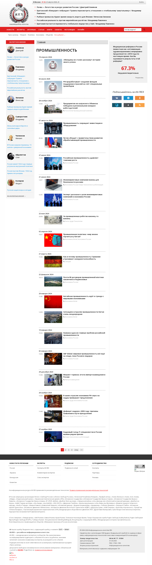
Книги (49, 30)
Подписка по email (71, 468)
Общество (49, 35)
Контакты (95, 468)
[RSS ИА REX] (140, 105)
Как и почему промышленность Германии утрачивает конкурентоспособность (81, 258)
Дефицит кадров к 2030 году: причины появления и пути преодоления (80, 412)
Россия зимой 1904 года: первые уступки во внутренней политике (20, 165)
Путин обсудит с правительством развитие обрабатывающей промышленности (83, 139)
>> (82, 450)
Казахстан (13, 482)
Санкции (68, 262)
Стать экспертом (43, 478)
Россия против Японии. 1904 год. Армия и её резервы (19, 172)
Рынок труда (69, 221)
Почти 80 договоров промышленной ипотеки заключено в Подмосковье (83, 278)
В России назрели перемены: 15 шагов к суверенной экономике (19, 146)
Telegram (23, 35)
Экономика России (71, 163)
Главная (41, 42)
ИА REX (20, 550)
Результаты (139, 78)
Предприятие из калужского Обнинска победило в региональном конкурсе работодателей (80, 105)
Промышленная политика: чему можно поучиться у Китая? (80, 235)
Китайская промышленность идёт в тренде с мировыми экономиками (83, 297)
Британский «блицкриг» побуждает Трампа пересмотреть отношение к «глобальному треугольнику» (18, 79)
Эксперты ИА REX (43, 468)
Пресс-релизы (13, 35)
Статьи (41, 30)
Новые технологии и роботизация (91, 185)
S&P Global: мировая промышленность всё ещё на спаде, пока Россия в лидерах (84, 355)
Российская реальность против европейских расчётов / (72, 20)
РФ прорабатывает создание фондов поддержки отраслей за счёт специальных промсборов (82, 84)
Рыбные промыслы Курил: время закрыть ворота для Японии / (74, 17)
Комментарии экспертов (46, 473)
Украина (13, 473)
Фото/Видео (69, 30)
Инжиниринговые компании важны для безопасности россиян (81, 181)
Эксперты (21, 30)
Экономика (40, 35)
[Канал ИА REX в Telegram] (128, 98)
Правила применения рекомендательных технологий (89, 490)
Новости (10, 30)
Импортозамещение (72, 380)
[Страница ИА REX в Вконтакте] (117, 98)
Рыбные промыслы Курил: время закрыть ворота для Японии (19, 108)
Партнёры (96, 473)
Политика (31, 35)
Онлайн (81, 30)
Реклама (95, 478)
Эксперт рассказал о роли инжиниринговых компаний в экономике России (82, 195)
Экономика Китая (71, 239)
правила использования (43, 550)
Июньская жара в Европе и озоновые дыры (17, 127)
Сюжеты (58, 30)
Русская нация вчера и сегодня (19, 190)
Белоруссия (14, 478)
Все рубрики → (60, 35)
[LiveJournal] (117, 105)
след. (76, 450)
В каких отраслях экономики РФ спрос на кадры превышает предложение (81, 397)
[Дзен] (128, 105)
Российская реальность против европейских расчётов (19, 89)
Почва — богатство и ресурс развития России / (67, 7)
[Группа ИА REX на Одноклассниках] (140, 98)
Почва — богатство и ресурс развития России (18, 58)
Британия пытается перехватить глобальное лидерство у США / (75, 24)
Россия (12, 468)
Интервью (31, 30)
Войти (141, 2)
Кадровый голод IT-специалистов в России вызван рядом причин (82, 433)
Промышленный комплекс (83, 111)
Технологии (69, 111)
